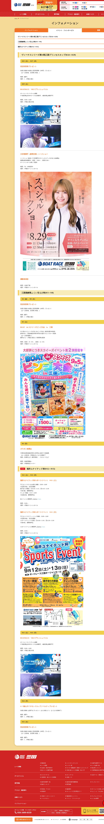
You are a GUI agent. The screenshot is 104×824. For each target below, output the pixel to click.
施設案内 (68, 789)
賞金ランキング (45, 784)
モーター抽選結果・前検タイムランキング (77, 767)
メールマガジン (45, 798)
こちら (39, 499)
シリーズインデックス (72, 763)
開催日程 (43, 763)
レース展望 (44, 765)
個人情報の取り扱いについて (42, 819)
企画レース (69, 777)
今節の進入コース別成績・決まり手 (75, 770)
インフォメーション (20, 803)
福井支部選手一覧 (45, 782)
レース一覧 (69, 765)
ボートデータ (69, 774)
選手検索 (68, 784)
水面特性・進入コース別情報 (48, 777)
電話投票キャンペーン (72, 796)
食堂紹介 (43, 791)
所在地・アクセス (45, 789)
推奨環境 (64, 819)
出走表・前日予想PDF (46, 767)
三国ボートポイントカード (48, 796)
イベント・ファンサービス (73, 798)
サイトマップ (55, 819)
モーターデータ (45, 774)
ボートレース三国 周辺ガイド (74, 791)
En (80, 819)
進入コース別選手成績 (47, 770)
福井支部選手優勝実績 (72, 782)
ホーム (16, 18)
